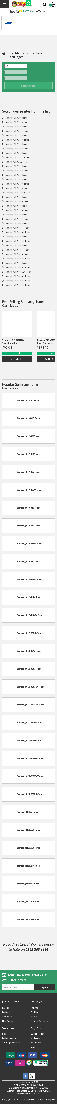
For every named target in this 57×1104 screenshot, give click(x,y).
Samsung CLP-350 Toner (16, 166)
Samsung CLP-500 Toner (16, 197)
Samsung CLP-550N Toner (17, 219)
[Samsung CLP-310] (10, 454)
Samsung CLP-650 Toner (16, 245)
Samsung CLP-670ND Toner (18, 267)
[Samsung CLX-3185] (10, 669)
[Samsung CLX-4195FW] (10, 758)
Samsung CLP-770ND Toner (18, 280)
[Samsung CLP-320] (10, 508)
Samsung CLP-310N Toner (17, 131)
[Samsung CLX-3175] (10, 651)
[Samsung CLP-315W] (10, 490)
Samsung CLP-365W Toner (17, 184)
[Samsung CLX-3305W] (10, 722)
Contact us (7, 1017)
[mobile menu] (4, 4)
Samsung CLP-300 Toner (16, 118)
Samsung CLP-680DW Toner (18, 272)
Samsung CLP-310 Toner (16, 126)
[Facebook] (25, 1076)
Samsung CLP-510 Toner (16, 206)
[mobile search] (45, 5)
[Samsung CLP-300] (10, 436)
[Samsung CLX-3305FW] (10, 704)
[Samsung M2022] (10, 812)
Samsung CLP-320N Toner (17, 148)
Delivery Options (9, 1038)
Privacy (34, 1017)
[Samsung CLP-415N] (10, 597)
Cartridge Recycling (11, 1043)
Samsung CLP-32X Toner (16, 162)
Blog (4, 1034)
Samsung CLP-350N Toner (17, 170)
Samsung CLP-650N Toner (17, 250)
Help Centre (7, 1021)
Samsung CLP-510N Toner (17, 210)
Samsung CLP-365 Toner (16, 179)
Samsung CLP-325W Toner (17, 157)
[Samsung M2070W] (10, 848)
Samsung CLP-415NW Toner (18, 192)
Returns (5, 1008)
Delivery (6, 1012)
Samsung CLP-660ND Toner (18, 258)
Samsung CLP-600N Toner (17, 228)
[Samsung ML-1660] (10, 919)
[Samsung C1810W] (10, 400)
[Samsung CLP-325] (10, 525)
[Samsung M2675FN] (10, 865)
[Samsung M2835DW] (10, 883)
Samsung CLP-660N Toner (17, 254)
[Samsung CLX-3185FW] (10, 686)
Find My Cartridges (28, 86)
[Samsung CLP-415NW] (10, 615)
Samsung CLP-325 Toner (16, 153)
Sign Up (44, 987)
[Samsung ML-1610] (10, 901)
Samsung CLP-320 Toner (16, 144)
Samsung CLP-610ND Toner (18, 232)
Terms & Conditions (39, 1021)
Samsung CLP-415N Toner (17, 188)
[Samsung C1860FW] (10, 418)
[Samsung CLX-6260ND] (10, 794)
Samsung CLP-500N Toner (17, 201)
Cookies (34, 1012)
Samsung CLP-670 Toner (16, 263)
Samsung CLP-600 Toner (16, 223)
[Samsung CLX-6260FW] (10, 776)
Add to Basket (17, 359)
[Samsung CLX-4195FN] (10, 740)
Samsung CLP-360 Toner (16, 175)
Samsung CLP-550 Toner (16, 214)
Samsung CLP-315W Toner (17, 140)
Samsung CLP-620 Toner (16, 236)
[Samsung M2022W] (10, 830)
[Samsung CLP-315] (10, 472)
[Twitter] (32, 1076)
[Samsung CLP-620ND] (10, 633)
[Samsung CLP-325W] (10, 543)
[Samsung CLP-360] (10, 561)
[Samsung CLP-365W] (10, 579)
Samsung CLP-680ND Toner (18, 276)
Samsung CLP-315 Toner (16, 135)
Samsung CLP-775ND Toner (18, 285)
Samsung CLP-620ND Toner (18, 241)
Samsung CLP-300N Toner (17, 122)
